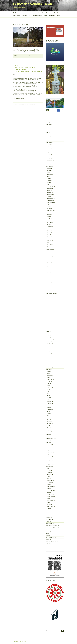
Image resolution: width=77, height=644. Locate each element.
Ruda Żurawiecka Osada (51, 318)
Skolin (48, 502)
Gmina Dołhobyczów (49, 166)
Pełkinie (48, 216)
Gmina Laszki (48, 229)
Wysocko (48, 246)
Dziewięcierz (49, 192)
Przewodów (49, 180)
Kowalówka (49, 154)
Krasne (48, 125)
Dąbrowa (48, 260)
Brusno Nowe (49, 188)
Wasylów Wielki (50, 464)
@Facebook (24, 15)
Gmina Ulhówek (48, 442)
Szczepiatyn (49, 460)
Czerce (48, 407)
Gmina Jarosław (48, 212)
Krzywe (48, 196)
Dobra (48, 411)
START (14, 12)
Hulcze (48, 176)
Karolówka (49, 262)
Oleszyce (48, 377)
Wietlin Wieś (49, 244)
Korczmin (48, 450)
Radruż (48, 206)
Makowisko (49, 214)
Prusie (48, 204)
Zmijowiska (49, 508)
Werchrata (49, 208)
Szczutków (49, 284)
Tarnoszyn (49, 462)
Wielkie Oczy (49, 504)
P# (29, 15)
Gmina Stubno (48, 430)
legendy (47, 12)
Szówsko (48, 484)
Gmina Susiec (48, 434)
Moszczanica (49, 421)
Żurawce (48, 328)
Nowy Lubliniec (49, 160)
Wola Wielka (49, 367)
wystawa (42, 12)
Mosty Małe (49, 310)
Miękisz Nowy (49, 240)
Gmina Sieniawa (48, 405)
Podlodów (49, 458)
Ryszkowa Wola (50, 480)
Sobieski (58, 15)
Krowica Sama (49, 268)
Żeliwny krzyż (48, 548)
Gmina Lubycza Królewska (50, 293)
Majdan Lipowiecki (50, 500)
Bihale (48, 492)
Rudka (48, 415)
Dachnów (48, 148)
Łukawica (49, 353)
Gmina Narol (48, 331)
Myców (48, 178)
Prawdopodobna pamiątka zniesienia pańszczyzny (55, 527)
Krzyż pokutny (48, 517)
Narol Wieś (49, 357)
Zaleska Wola (49, 403)
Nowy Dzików (49, 423)
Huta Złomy (49, 341)
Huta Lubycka (49, 300)
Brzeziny (48, 136)
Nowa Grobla (49, 375)
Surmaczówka (49, 482)
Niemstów (49, 156)
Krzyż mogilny (48, 515)
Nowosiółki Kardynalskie (51, 312)
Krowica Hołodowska (51, 264)
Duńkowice (49, 395)
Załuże (48, 290)
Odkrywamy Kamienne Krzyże (32, 4)
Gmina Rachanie (49, 387)
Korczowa (49, 397)
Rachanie (48, 389)
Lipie (48, 347)
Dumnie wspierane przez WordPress (19, 641)
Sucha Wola (49, 383)
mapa (22, 12)
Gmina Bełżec (48, 132)
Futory (48, 373)
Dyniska (48, 446)
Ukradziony (48, 539)
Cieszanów (49, 146)
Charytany (49, 232)
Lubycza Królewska (50, 306)
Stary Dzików (49, 425)
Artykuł (47, 120)
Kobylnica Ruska (50, 494)
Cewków (48, 419)
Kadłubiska (49, 345)
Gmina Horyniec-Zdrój (20, 104)
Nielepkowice (49, 474)
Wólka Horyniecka (50, 210)
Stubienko (49, 431)
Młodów (48, 272)
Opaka (48, 276)
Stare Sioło (49, 381)
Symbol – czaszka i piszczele (51, 537)
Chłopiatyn (49, 168)
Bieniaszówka (49, 333)
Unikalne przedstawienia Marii (51, 541)
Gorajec (48, 152)
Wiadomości (48, 543)
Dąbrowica (49, 224)
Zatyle (48, 326)
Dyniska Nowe (49, 296)
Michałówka (49, 401)
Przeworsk (48, 531)
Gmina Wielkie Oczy (49, 490)
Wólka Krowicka (50, 288)
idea (18, 12)
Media (32, 12)
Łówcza (48, 351)
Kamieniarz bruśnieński (56, 12)
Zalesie (48, 385)
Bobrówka (49, 230)
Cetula (48, 468)
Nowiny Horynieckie (30, 104)
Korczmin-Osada (50, 452)
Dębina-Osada (49, 444)
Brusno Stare (49, 190)
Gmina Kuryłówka (49, 220)
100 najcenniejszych (49, 117)
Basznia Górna (49, 254)
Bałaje (48, 250)
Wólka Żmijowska (50, 506)
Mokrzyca (49, 274)
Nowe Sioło (49, 158)
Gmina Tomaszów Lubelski (50, 438)
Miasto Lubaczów (49, 523)
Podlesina (49, 363)
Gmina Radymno (49, 391)
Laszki (48, 238)
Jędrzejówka (49, 343)
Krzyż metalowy (48, 512)
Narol (48, 355)
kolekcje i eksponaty (16, 15)
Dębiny (48, 337)
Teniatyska (49, 322)
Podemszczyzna (50, 200)
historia (27, 12)
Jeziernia (48, 440)
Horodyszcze (49, 174)
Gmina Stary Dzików (49, 418)
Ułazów (48, 427)
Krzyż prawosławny (49, 519)
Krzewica (48, 454)
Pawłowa (48, 129)
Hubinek (48, 448)
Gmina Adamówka (49, 124)
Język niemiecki (48, 510)
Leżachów (49, 413)
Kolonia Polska (49, 226)
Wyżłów (48, 182)
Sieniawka (49, 282)
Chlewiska (49, 335)
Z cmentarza (48, 545)
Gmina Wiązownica (49, 466)
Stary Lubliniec (49, 162)
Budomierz (49, 258)
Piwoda (48, 476)
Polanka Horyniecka (50, 202)
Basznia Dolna (49, 252)
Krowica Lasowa (50, 266)
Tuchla (48, 242)
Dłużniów (48, 172)
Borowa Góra (49, 256)
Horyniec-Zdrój (49, 194)
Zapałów (48, 488)
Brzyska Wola (49, 222)
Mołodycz (49, 472)
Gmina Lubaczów (49, 249)
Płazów (48, 361)
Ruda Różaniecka (50, 365)
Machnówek (49, 456)
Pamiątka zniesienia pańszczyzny (52, 525)
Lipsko (48, 349)
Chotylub (48, 144)
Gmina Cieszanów (49, 142)
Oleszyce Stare (49, 379)
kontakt (37, 12)
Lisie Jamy (49, 270)
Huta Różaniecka (50, 339)
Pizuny (48, 359)
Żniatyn (48, 184)
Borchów (48, 371)
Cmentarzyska (48, 122)
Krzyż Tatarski (48, 521)
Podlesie (48, 280)
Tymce (48, 286)
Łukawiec (49, 498)
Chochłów (49, 170)
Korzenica (49, 236)
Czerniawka (49, 234)
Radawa (48, 478)
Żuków (48, 164)
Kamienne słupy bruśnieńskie (49, 15)
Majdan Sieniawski (50, 127)
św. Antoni (47, 533)
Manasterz (49, 470)
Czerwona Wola (50, 409)
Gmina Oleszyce (49, 369)
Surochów (49, 218)
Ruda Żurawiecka (50, 316)
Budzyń (48, 393)
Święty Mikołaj (48, 535)
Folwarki (48, 150)
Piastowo (48, 278)
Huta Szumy (49, 435)
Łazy (48, 399)
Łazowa (48, 308)
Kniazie (48, 302)
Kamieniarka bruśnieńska (37, 15)
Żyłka (48, 140)
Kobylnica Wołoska (50, 496)
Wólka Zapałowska (50, 486)
